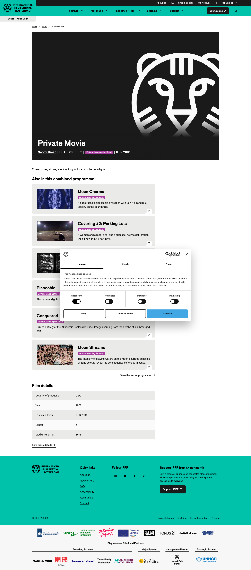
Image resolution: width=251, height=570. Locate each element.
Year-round (96, 10)
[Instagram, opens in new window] (115, 476)
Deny (83, 313)
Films (44, 26)
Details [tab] (125, 264)
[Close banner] (187, 254)
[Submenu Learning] (161, 10)
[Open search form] (235, 10)
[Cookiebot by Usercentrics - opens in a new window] (167, 254)
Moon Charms (91, 191)
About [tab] (169, 264)
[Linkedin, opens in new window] (144, 476)
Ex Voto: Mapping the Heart (99, 152)
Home (34, 26)
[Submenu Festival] (82, 10)
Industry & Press (125, 10)
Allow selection (125, 313)
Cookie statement (165, 518)
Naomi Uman (47, 152)
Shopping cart (185, 2)
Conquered (47, 315)
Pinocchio (46, 287)
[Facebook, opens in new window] (134, 476)
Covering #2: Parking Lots (102, 223)
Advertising (86, 497)
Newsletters (87, 480)
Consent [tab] (82, 264)
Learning (152, 10)
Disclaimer (182, 518)
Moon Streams (91, 347)
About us (161, 2)
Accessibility (87, 491)
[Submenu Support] (183, 10)
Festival (73, 10)
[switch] (109, 301)
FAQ (172, 2)
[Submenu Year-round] (107, 10)
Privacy (215, 518)
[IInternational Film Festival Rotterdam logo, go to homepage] (18, 8)
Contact (84, 503)
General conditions (199, 518)
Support (174, 10)
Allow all (167, 313)
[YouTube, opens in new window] (125, 476)
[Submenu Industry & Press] (138, 10)
